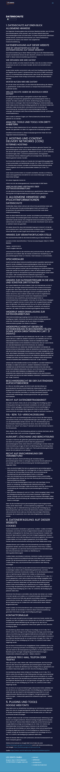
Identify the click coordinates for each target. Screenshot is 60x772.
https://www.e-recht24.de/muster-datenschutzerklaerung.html (30, 750)
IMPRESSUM (36, 760)
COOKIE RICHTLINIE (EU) (40, 765)
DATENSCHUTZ (37, 762)
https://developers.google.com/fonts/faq (19, 745)
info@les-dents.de (22, 762)
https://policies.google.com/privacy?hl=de (27, 747)
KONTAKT (35, 757)
